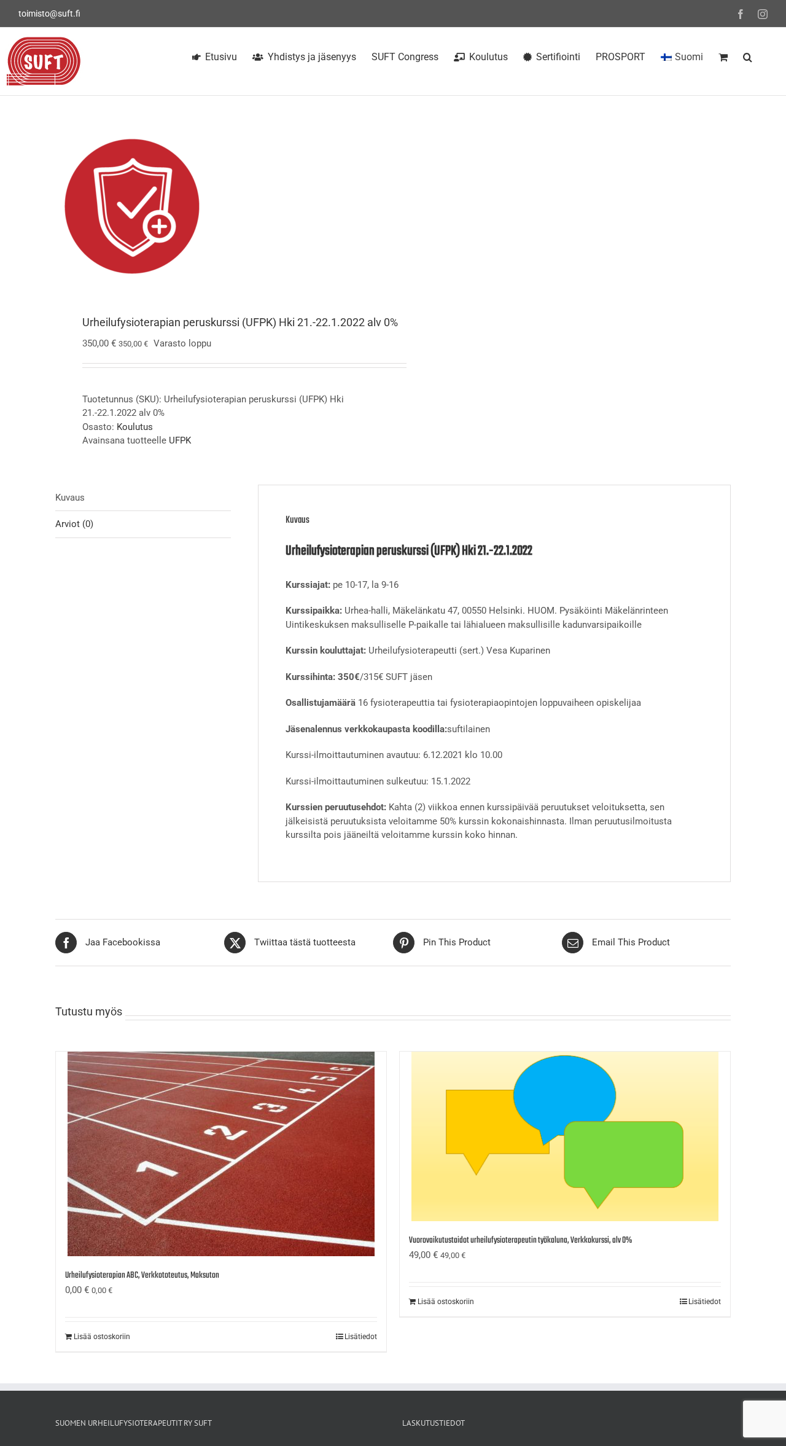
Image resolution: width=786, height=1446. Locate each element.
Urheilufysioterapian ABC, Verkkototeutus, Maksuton (142, 1275)
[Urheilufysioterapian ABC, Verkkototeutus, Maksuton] (221, 1154)
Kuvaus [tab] (70, 497)
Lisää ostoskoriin (102, 1336)
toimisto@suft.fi (49, 13)
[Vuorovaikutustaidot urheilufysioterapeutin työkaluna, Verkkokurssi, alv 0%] (565, 1136)
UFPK (180, 440)
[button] (747, 55)
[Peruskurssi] (217, 206)
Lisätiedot (360, 1336)
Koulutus (135, 426)
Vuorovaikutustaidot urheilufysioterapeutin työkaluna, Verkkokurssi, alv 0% (520, 1240)
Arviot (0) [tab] (74, 524)
